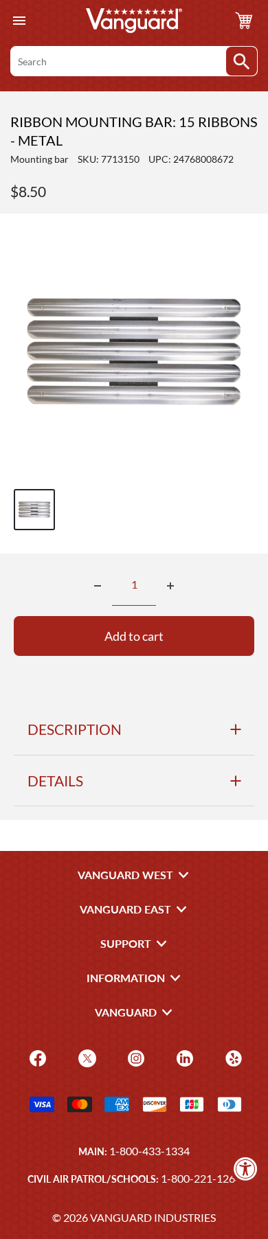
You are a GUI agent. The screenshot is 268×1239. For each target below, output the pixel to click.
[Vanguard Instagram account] (134, 1056)
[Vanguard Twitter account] (85, 1056)
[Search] (241, 61)
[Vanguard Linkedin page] (183, 1056)
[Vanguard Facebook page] (36, 1056)
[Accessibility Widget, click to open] (245, 1168)
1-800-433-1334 (149, 1150)
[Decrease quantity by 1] (97, 586)
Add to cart (134, 636)
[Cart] (244, 21)
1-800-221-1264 (201, 1178)
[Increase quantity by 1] (170, 586)
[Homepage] (134, 20)
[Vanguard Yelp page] (232, 1056)
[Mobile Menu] (18, 21)
